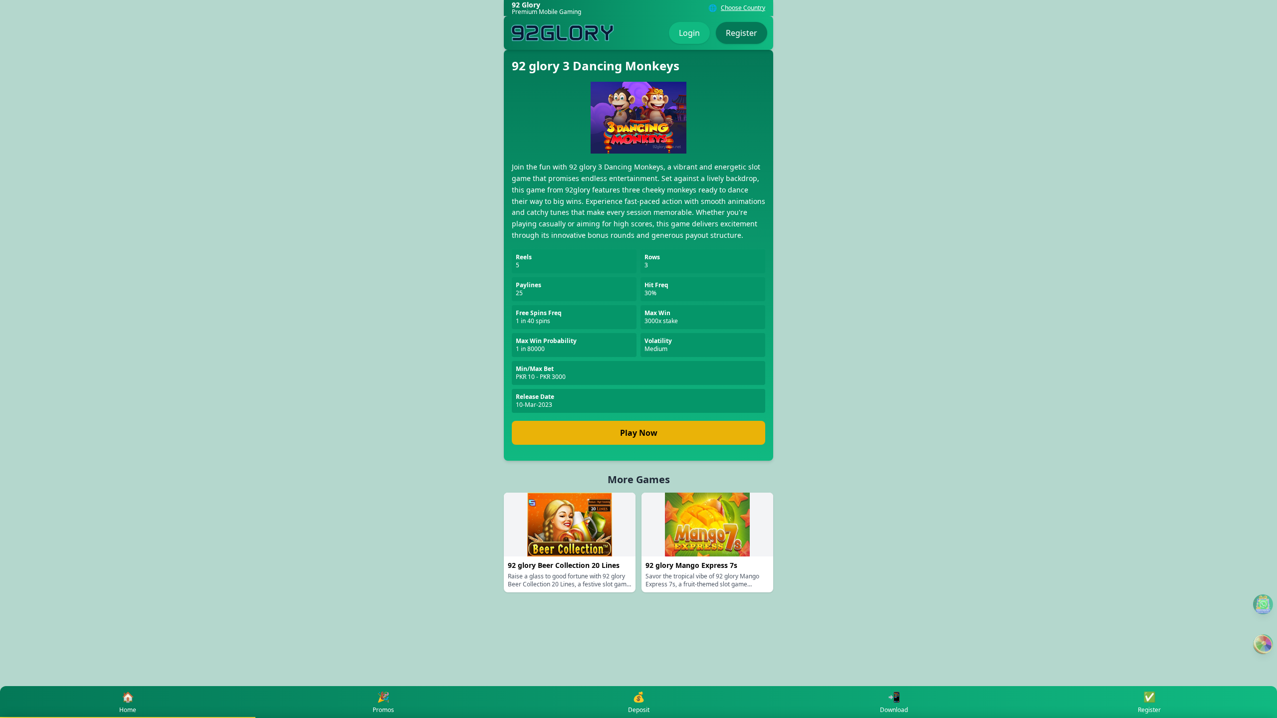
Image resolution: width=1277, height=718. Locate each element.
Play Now (638, 432)
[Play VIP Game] (1263, 644)
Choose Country (743, 8)
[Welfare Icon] (1263, 604)
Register (741, 32)
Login (689, 32)
